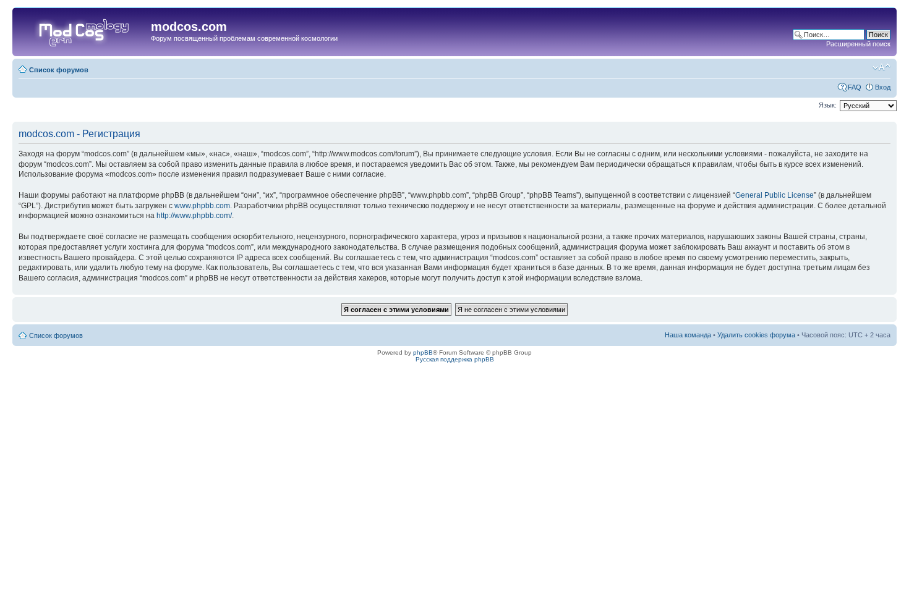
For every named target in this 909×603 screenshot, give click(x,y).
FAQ (854, 87)
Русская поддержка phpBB (455, 359)
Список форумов (58, 70)
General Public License (774, 195)
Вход (882, 87)
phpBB (423, 352)
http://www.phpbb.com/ (194, 215)
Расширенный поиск (858, 44)
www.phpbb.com (202, 205)
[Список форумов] (83, 30)
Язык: (828, 105)
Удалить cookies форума (756, 335)
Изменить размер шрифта (881, 67)
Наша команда (688, 335)
